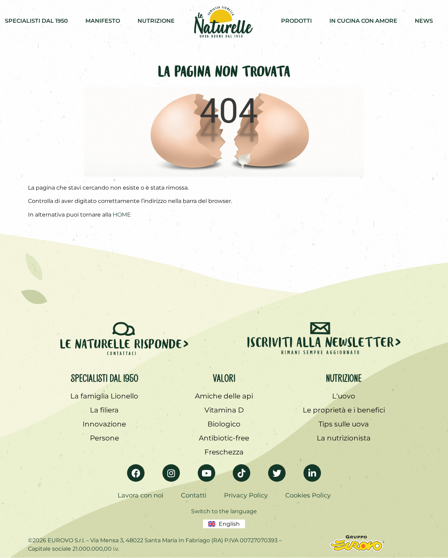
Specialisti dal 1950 (104, 376)
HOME (122, 214)
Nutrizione (344, 376)
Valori (224, 376)
